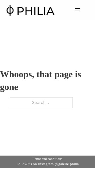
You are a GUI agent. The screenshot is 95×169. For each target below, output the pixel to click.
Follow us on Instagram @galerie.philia (47, 164)
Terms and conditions (47, 159)
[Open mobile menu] (77, 10)
